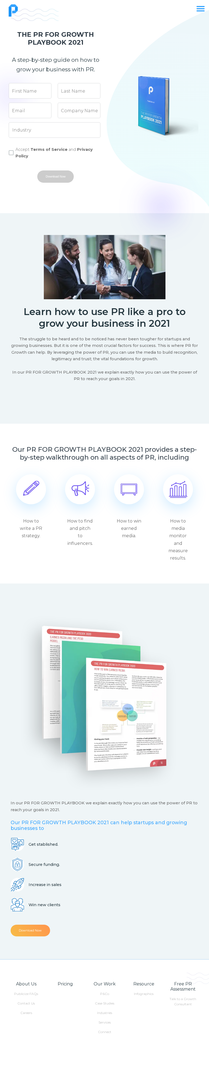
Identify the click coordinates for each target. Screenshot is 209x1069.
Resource (143, 983)
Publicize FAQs (26, 994)
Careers (26, 1013)
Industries (104, 1013)
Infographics (143, 994)
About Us (26, 983)
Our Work (105, 983)
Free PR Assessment (183, 986)
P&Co (104, 994)
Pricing (65, 983)
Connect (104, 1032)
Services (105, 1022)
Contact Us (26, 1003)
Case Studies (104, 1003)
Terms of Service (48, 149)
